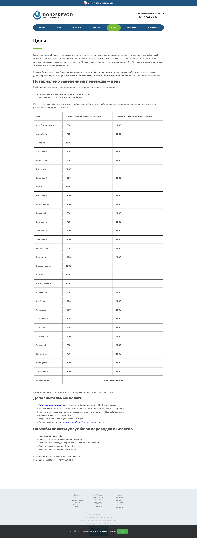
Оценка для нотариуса (98, 503)
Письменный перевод (77, 505)
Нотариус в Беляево (120, 501)
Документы (120, 507)
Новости (120, 505)
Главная (41, 28)
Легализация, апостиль (50, 405)
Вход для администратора (98, 514)
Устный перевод (99, 495)
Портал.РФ (108, 517)
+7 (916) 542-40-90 (147, 17)
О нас (58, 28)
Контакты (132, 28)
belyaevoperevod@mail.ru (150, 13)
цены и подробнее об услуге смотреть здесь (84, 422)
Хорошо (122, 531)
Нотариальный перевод (77, 501)
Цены (113, 28)
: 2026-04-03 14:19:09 (109, 520)
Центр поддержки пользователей (98, 524)
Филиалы (95, 28)
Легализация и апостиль (98, 498)
